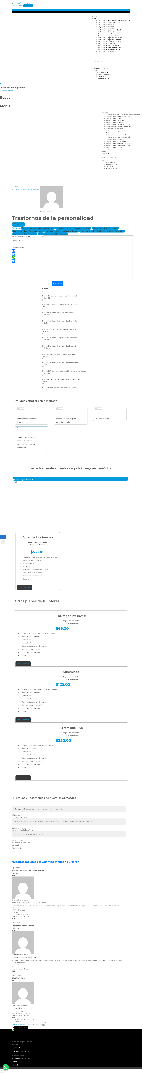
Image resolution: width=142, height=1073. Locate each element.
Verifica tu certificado (101, 69)
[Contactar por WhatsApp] (6, 1067)
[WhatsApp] (25, 257)
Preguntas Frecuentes (21, 1058)
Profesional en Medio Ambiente (108, 45)
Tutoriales (101, 76)
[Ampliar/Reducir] (7, 1070)
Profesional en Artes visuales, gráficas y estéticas (114, 20)
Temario (47, 283)
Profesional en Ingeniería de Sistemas (110, 38)
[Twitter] (25, 254)
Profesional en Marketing (106, 43)
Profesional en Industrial (106, 34)
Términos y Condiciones (21, 1051)
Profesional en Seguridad (106, 51)
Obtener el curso (21, 1027)
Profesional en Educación (106, 26)
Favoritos (9, 91)
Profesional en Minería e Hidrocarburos (111, 47)
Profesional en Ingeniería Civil (108, 36)
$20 (18, 224)
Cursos (2, 91)
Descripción (57, 283)
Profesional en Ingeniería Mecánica (110, 41)
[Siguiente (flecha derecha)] (3, 1072)
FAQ (95, 70)
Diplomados (98, 61)
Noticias (100, 67)
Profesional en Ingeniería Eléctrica (109, 39)
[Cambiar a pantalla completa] (5, 1070)
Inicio (95, 16)
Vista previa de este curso (21, 914)
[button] (69, 845)
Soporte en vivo (103, 74)
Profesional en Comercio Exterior (109, 22)
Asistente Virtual (103, 78)
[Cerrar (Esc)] (1, 1070)
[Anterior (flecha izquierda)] (1, 1072)
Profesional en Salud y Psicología (109, 49)
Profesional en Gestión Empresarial (109, 32)
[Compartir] (3, 1070)
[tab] (70, 479)
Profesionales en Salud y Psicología (30, 189)
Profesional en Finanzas (106, 28)
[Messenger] (25, 261)
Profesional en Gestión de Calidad (109, 30)
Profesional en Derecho (106, 24)
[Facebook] (25, 251)
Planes (96, 63)
